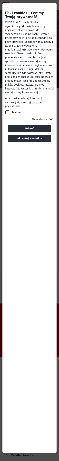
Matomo (16, 112)
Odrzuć (29, 128)
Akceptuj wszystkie (29, 138)
